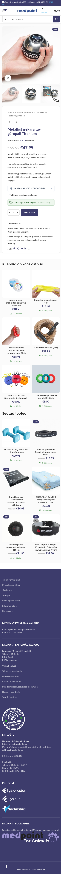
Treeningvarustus (25, 112)
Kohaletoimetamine (11, 681)
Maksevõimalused (10, 676)
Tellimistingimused (11, 579)
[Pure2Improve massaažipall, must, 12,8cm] (16, 528)
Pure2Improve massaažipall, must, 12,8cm (16, 547)
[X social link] (18, 249)
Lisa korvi (29, 212)
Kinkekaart (7, 611)
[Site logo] (27, 10)
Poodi (44, 12)
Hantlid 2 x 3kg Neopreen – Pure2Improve (16, 450)
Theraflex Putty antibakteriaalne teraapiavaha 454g (16, 350)
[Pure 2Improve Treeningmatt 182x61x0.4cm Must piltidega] (16, 481)
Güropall (27, 236)
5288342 (18, 756)
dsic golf (18, 236)
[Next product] (16, 122)
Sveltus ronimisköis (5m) (46, 347)
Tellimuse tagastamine (12, 671)
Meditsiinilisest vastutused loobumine (20, 686)
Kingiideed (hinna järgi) (18, 231)
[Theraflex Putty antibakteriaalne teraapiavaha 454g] (16, 331)
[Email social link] (22, 249)
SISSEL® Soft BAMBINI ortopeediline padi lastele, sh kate (46, 500)
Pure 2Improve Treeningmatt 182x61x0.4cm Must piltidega (16, 501)
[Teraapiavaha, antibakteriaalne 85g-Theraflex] (16, 284)
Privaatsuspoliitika (11, 585)
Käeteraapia (44, 228)
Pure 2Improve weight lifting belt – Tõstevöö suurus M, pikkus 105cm (46, 547)
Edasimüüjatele (9, 606)
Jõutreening (41, 112)
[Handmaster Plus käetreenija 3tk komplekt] (16, 379)
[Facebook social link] (14, 249)
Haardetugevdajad (16, 115)
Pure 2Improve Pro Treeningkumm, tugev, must (46, 452)
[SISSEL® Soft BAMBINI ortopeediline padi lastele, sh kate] (46, 481)
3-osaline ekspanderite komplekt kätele (45, 396)
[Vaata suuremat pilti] (8, 78)
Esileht (11, 112)
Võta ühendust (9, 665)
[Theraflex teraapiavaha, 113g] (46, 284)
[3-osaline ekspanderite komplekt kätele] (46, 379)
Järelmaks (7, 590)
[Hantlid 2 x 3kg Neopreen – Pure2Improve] (16, 433)
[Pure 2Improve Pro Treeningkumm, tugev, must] (46, 433)
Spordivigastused (10, 697)
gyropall (35, 236)
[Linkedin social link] (25, 249)
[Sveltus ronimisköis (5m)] (46, 331)
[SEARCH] (56, 19)
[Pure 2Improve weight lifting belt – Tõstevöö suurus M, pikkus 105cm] (46, 528)
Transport (6, 595)
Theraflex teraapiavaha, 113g (46, 301)
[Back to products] (13, 122)
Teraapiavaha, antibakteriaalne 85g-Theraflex (16, 303)
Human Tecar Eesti (11, 692)
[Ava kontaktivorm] (8, 866)
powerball (34, 240)
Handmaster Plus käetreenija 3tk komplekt (16, 396)
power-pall (23, 240)
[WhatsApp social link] (29, 249)
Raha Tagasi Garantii (11, 600)
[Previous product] (9, 122)
